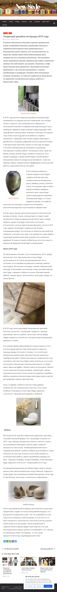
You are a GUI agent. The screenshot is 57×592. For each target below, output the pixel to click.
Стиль (30, 21)
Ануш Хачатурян (15, 39)
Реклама (4, 25)
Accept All (48, 586)
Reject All (39, 586)
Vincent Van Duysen (28, 113)
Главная (4, 21)
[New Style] (28, 1)
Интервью (37, 21)
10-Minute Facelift (11, 549)
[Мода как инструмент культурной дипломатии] (10, 558)
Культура (24, 21)
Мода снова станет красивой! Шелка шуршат (46, 570)
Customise (30, 586)
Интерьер (5, 33)
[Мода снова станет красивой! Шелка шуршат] (47, 558)
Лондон (17, 21)
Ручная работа (47, 549)
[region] (39, 581)
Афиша (11, 21)
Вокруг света (45, 21)
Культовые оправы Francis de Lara (28, 569)
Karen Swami (14, 198)
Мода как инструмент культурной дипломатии (7, 570)
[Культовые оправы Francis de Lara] (28, 558)
